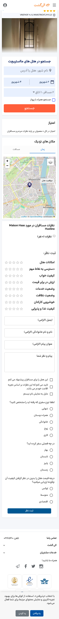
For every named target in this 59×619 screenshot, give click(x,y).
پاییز (46, 463)
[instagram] (41, 566)
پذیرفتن (37, 613)
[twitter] (33, 566)
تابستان (44, 456)
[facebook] (25, 566)
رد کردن (22, 613)
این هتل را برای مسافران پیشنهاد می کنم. (28, 380)
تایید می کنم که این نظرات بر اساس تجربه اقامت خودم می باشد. (28, 387)
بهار (46, 450)
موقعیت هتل (47, 180)
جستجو (29, 108)
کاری (46, 435)
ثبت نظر (29, 511)
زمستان (44, 470)
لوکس (45, 488)
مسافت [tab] (16, 149)
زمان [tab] (43, 149)
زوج (46, 428)
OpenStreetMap (36, 216)
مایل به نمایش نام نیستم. (35, 394)
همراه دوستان (41, 415)
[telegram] (17, 566)
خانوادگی (43, 422)
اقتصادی (43, 502)
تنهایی (45, 409)
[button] (29, 184)
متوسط (44, 495)
